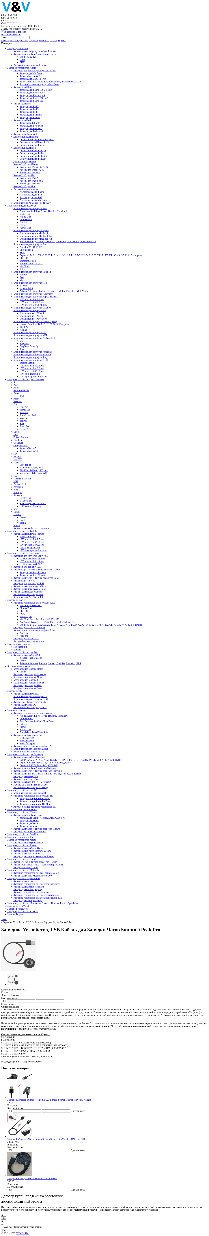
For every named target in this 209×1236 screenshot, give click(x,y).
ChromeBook (26, 249)
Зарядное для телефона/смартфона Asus (34, 630)
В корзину (12, 1105)
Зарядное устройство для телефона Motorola (36, 873)
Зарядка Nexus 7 (28, 448)
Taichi (23, 269)
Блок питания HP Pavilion (33, 313)
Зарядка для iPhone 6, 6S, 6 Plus (36, 90)
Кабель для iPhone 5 (30, 172)
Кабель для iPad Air (30, 183)
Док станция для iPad (24, 147)
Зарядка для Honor (29, 820)
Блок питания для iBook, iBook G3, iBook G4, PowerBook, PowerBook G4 (58, 241)
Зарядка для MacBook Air (33, 79)
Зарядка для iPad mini (31, 114)
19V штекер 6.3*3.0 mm (32, 371)
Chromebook (26, 219)
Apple (16, 393)
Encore (23, 517)
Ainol (16, 387)
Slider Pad (25, 426)
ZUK (22, 62)
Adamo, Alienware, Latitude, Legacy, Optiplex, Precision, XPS (50, 663)
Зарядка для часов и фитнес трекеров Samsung (37, 771)
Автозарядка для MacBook (33, 200)
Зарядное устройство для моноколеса (32, 892)
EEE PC (24, 258)
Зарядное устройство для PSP (28, 583)
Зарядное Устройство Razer (21, 837)
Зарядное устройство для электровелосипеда (36, 884)
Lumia (23, 671)
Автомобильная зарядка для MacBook (39, 84)
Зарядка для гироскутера (26, 881)
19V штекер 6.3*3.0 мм (32, 544)
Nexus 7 (24, 429)
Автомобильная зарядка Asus (28, 641)
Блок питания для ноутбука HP (29, 310)
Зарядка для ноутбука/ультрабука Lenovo (34, 51)
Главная (5, 40)
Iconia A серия (27, 737)
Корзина (62, 40)
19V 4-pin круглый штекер (33, 550)
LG (15, 476)
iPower (23, 349)
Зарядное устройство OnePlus (22, 834)
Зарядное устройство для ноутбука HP (33, 795)
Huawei (17, 456)
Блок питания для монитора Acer (30, 749)
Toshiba (17, 514)
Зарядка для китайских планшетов (31, 528)
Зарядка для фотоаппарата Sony (29, 586)
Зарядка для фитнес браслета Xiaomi (32, 851)
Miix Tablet (25, 465)
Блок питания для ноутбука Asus (30, 244)
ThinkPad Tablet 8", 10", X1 (34, 470)
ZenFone (24, 633)
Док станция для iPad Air (32, 158)
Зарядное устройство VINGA (22, 911)
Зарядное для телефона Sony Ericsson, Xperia (36, 569)
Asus (15, 404)
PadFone (24, 412)
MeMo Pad (25, 409)
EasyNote (24, 343)
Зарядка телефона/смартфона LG (30, 702)
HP (15, 453)
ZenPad (23, 420)
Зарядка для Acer (16, 710)
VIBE (22, 59)
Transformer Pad (28, 260)
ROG (22, 252)
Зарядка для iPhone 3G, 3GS (34, 98)
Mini (22, 280)
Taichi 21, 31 (26, 616)
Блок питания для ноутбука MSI (30, 335)
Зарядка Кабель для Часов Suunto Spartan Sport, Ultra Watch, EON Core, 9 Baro (47, 1139)
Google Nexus (20, 445)
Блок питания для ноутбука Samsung (32, 354)
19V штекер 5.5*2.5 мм (32, 302)
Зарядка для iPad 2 (29, 106)
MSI (15, 481)
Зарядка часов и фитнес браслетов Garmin (35, 862)
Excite (23, 520)
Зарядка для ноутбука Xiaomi (28, 848)
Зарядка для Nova (29, 823)
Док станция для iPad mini (33, 156)
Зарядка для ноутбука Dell (26, 655)
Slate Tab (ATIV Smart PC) (33, 503)
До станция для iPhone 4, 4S (34, 142)
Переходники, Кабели (18, 644)
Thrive (23, 522)
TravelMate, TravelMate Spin (34, 732)
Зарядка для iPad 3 (29, 109)
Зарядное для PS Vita (24, 580)
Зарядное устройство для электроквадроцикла (37, 897)
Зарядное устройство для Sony (23, 553)
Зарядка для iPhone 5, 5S (32, 92)
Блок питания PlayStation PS (28, 597)
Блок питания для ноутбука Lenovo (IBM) (35, 321)
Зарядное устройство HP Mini (35, 804)
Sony (16, 509)
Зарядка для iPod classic (32, 131)
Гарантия (33, 40)
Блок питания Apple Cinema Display (32, 203)
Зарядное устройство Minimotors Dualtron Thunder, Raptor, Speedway (42, 903)
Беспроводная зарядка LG (26, 680)
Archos (17, 398)
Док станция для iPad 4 (32, 153)
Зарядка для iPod (22, 120)
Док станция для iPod (24, 161)
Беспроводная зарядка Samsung (29, 674)
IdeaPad (23, 329)
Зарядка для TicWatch (18, 906)
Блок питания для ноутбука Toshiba (31, 360)
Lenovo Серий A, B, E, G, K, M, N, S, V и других (45, 324)
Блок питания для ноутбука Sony (30, 357)
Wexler (16, 525)
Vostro (23, 660)
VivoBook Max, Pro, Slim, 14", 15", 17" (39, 619)
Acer (15, 385)
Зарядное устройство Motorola (23, 870)
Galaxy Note (26, 500)
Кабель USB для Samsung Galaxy (30, 784)
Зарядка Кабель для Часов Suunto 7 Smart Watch (32, 1178)
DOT (22, 340)
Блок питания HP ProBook (33, 318)
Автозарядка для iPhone (32, 192)
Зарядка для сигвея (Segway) (28, 889)
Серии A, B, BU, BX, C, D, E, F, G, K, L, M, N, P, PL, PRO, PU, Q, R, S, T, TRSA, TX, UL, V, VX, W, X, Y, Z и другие (81, 255)
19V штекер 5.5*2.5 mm (32, 365)
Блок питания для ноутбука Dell (30, 283)
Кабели (17, 649)
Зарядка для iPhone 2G (31, 101)
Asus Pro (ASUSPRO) (31, 247)
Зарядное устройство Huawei (22, 812)
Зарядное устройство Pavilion (35, 798)
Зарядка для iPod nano (31, 128)
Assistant (17, 401)
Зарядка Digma (15, 914)
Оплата (14, 40)
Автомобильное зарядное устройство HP (34, 806)
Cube (16, 431)
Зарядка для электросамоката (28, 886)
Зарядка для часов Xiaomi (26, 853)
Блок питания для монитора (22, 809)
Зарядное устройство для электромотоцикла (36, 895)
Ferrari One (25, 227)
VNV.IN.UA (22, 1233)
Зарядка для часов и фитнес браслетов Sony (36, 578)
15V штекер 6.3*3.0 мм (32, 542)
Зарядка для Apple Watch (26, 134)
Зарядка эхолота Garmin (25, 867)
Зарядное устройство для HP (22, 790)
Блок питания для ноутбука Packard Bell (34, 338)
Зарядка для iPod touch (31, 125)
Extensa (23, 222)
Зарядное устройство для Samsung (25, 754)
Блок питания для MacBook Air (36, 238)
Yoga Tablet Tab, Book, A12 (33, 473)
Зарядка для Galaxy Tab (25, 776)
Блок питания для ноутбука (21, 205)
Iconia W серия (27, 743)
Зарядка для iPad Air (30, 117)
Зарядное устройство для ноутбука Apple (34, 70)
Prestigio (17, 492)
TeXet (16, 511)
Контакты (44, 40)
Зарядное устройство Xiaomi (22, 845)
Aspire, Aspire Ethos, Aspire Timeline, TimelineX (44, 211)
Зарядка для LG (15, 691)
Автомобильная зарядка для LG (30, 707)
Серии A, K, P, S (28, 56)
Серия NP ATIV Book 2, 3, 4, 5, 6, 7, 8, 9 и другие (45, 762)
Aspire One (25, 216)
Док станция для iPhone (25, 136)
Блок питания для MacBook (34, 233)
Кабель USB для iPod (24, 186)
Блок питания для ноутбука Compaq (32, 272)
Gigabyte (17, 440)
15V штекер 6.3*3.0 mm (32, 368)
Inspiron (24, 285)
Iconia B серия (27, 740)
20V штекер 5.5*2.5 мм (32, 299)
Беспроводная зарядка (18, 666)
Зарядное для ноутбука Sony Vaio (30, 556)
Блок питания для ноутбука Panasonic (32, 351)
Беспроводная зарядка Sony (27, 688)
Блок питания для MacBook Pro (36, 236)
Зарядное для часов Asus (26, 638)
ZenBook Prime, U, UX (31, 263)
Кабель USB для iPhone (25, 164)
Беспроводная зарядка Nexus (28, 677)
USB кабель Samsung (30, 506)
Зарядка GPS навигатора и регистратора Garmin (38, 864)
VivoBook (25, 266)
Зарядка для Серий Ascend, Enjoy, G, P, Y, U (42, 817)
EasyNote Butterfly (29, 346)
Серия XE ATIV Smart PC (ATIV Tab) (39, 765)
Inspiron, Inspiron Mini (31, 658)
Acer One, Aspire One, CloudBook (37, 721)
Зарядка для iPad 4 (29, 112)
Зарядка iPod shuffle (30, 123)
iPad (22, 396)
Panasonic (18, 487)
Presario (23, 274)
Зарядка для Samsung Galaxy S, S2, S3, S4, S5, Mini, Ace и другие (47, 773)
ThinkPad (24, 327)
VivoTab (24, 418)
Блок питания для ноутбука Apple (31, 230)
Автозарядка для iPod (31, 197)
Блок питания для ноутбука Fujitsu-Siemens (35, 296)
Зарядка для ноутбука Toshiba (28, 533)
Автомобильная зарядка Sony (28, 594)
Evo (22, 277)
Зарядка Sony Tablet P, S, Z (27, 567)
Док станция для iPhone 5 (33, 145)
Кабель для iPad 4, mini (31, 181)
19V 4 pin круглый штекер (33, 376)
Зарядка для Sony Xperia (32, 575)
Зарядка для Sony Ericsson (33, 572)
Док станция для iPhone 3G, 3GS (37, 139)
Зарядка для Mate (28, 826)
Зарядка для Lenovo (17, 48)
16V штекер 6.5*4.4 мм (32, 561)
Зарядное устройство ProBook (35, 801)
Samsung (17, 495)
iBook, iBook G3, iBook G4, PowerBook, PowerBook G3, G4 (50, 81)
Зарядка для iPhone (23, 87)
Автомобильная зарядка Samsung (30, 787)
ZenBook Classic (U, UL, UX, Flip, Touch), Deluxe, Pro (47, 622)
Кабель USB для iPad (24, 175)
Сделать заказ (8, 1004)
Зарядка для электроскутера (27, 900)
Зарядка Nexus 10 (29, 451)
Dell (15, 434)
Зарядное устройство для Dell (22, 652)
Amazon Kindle (21, 390)
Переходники (20, 646)
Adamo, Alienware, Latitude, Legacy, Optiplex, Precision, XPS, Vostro (54, 291)
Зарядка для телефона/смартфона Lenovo (34, 54)
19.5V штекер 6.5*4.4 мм (32, 558)
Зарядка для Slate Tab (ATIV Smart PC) (33, 782)
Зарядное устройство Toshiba (22, 531)
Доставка (23, 40)
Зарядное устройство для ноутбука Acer (34, 713)
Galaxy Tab (25, 498)
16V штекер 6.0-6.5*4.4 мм (33, 305)
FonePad (24, 407)
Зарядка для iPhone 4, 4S (32, 95)
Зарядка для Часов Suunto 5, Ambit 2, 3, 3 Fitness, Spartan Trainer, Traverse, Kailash (49, 1099)
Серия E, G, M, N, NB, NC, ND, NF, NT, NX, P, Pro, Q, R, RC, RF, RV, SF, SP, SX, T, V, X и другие (71, 760)
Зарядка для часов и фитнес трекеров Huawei (36, 828)
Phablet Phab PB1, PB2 (31, 467)
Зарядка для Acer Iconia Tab (27, 735)
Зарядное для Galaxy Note (26, 779)
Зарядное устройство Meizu (21, 840)
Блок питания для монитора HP (30, 793)
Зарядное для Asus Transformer (29, 627)
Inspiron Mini (26, 288)
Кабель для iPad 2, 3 (30, 178)
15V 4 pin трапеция (30, 374)
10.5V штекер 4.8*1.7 (31, 564)
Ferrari (23, 225)
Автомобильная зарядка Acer (28, 751)
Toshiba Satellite (27, 363)
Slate (22, 423)
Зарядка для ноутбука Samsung (29, 757)
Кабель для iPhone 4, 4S (32, 169)
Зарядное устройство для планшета (25, 379)
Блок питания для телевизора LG (30, 699)
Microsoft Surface (22, 478)
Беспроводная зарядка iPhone (28, 682)
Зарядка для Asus (16, 600)
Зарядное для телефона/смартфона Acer (33, 746)
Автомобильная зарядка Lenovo (30, 65)
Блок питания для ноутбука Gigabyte (32, 307)
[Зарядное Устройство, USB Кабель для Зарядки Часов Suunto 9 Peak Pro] (18, 970)
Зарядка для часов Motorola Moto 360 (32, 875)
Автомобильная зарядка (25, 189)
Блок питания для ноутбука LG (29, 332)
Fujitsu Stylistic (20, 437)
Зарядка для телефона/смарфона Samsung (34, 768)
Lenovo (17, 462)
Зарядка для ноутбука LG (26, 693)
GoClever (18, 442)
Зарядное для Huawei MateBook (29, 831)
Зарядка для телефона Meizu (28, 842)
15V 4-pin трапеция (30, 547)
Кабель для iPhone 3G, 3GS (34, 167)
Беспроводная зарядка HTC (27, 685)
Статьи (53, 40)
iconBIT (17, 459)
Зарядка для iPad (22, 103)
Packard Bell (19, 484)
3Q (15, 382)
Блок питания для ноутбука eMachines (33, 294)
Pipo (15, 489)
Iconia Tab (25, 214)
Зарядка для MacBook (31, 73)
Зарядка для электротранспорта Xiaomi (33, 856)
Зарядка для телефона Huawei (28, 815)
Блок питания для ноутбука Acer (30, 208)
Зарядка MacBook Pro (31, 76)
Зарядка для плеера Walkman (28, 591)
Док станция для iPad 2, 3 (33, 150)
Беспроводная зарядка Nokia (28, 669)
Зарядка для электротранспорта (23, 878)
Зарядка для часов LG (24, 704)
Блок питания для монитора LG (30, 696)
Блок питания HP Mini (31, 316)
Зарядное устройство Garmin (22, 859)
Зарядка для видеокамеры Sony (29, 589)
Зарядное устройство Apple (21, 67)
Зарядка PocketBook (17, 908)
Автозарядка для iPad (31, 194)
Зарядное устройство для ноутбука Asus (34, 602)
